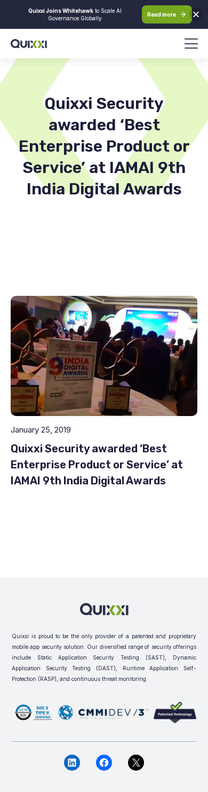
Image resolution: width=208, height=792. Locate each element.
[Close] (196, 14)
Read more (161, 14)
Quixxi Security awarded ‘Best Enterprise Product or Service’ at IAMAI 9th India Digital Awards (97, 464)
